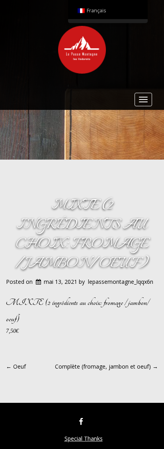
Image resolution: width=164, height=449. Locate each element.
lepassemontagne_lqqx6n (120, 281)
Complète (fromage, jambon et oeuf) (106, 366)
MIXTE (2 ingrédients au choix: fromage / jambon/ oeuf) (82, 234)
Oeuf (16, 366)
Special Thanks (83, 438)
